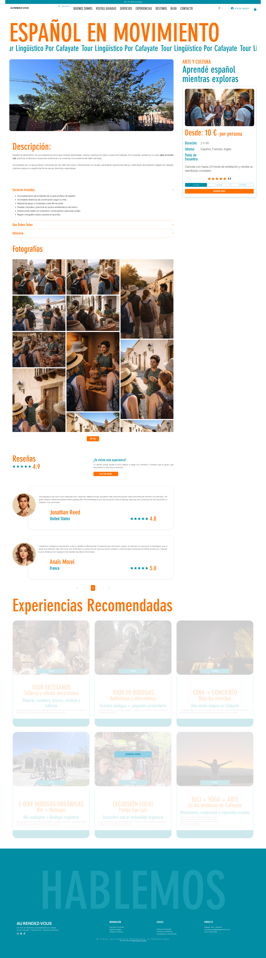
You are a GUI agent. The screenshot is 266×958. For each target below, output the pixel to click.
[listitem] (51, 673)
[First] (77, 588)
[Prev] (83, 588)
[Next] (102, 588)
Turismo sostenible (23, 930)
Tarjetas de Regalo (115, 929)
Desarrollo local (36, 930)
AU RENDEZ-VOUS (19, 8)
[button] (255, 9)
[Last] (108, 588)
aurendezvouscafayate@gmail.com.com (217, 929)
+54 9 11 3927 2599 (210, 932)
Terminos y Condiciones (164, 931)
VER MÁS (93, 438)
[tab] (196, 185)
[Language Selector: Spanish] (221, 8)
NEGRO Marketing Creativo (138, 940)
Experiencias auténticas (50, 930)
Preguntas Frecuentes (116, 927)
